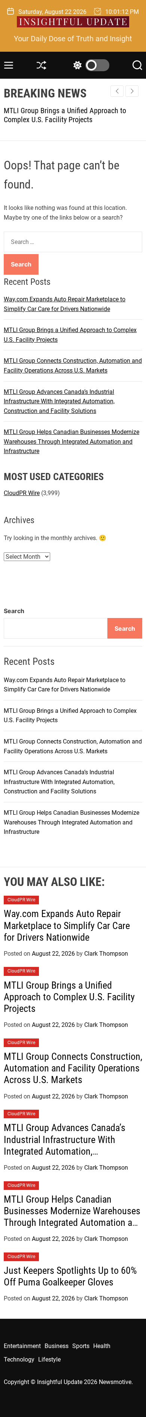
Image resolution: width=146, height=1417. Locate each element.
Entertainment (22, 1346)
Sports (80, 1346)
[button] (132, 91)
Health (101, 1346)
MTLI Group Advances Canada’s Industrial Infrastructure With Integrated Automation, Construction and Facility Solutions (59, 401)
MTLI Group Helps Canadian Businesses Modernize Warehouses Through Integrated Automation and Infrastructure (71, 441)
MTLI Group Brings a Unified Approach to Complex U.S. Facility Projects (69, 997)
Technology (19, 1359)
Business (57, 1346)
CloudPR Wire (22, 493)
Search (14, 611)
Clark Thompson (106, 953)
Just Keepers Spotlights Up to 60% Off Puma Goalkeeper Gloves (70, 1276)
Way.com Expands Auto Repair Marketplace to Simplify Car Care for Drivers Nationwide (67, 925)
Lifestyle (49, 1359)
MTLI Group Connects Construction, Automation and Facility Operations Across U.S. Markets (73, 1068)
